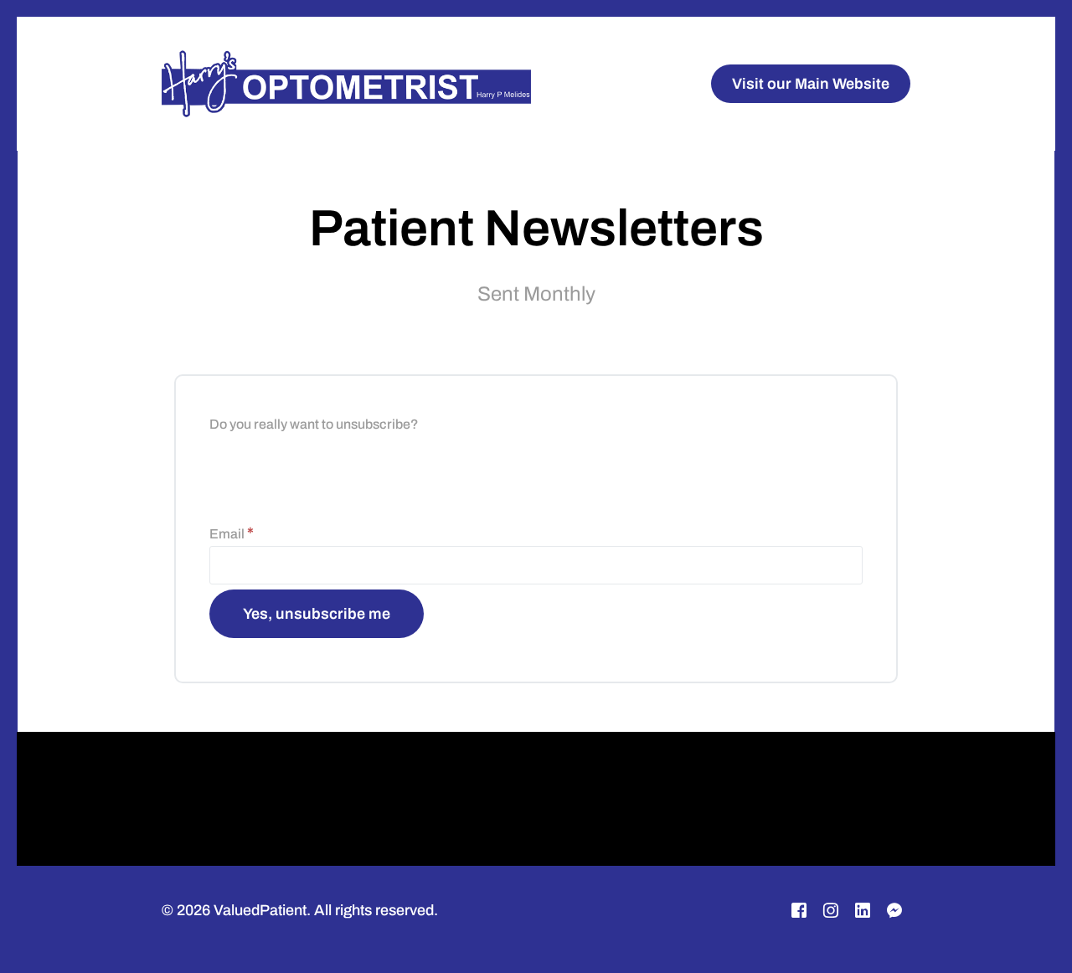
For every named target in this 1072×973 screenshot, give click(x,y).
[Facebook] (799, 911)
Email (231, 534)
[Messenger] (894, 911)
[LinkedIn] (863, 911)
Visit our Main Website (810, 83)
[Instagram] (831, 911)
